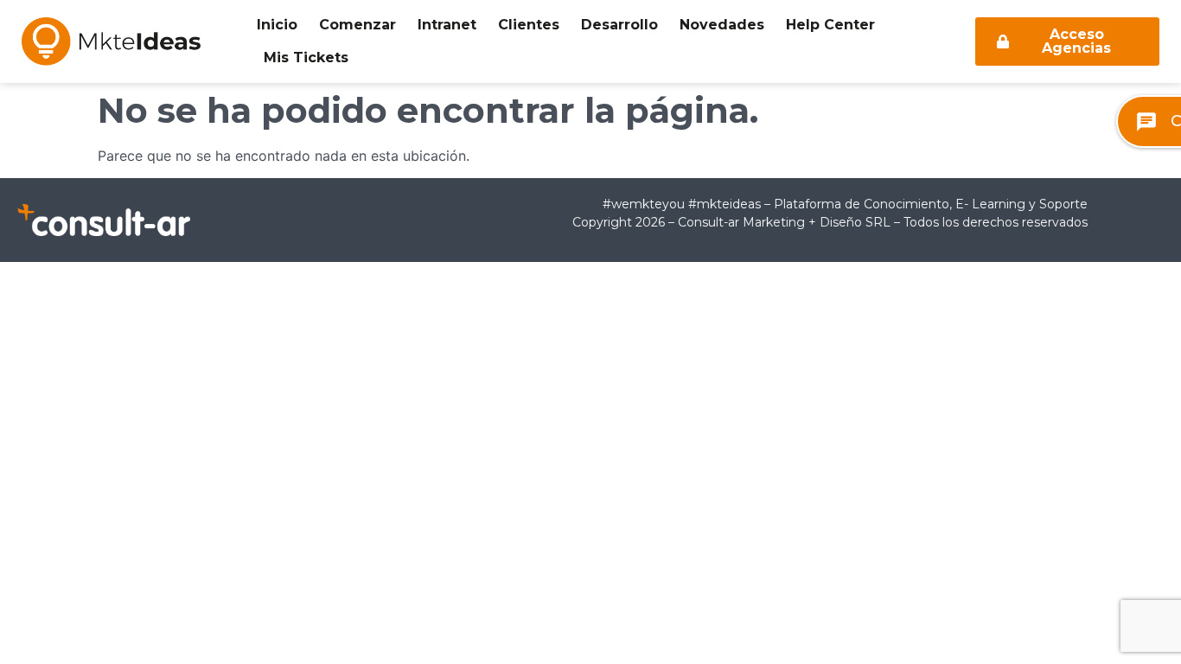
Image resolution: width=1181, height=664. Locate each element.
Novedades (722, 24)
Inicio (277, 24)
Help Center (830, 24)
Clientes (528, 24)
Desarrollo (619, 24)
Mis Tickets (306, 57)
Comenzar (357, 24)
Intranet (447, 24)
